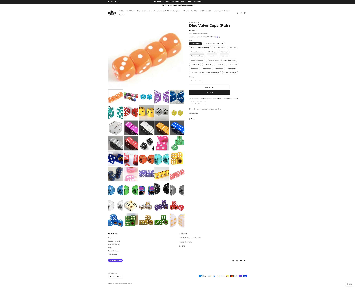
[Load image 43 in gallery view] (146, 220)
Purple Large (213, 56)
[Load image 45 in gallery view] (177, 220)
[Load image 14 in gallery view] (161, 128)
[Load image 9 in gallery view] (161, 112)
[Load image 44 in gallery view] (161, 220)
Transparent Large (197, 56)
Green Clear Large (229, 60)
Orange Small (233, 64)
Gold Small (220, 64)
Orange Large (195, 43)
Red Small (195, 73)
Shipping (191, 33)
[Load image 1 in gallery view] (115, 97)
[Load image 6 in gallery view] (115, 112)
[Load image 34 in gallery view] (161, 189)
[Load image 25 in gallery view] (177, 158)
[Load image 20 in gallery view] (177, 143)
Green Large (195, 64)
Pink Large (225, 52)
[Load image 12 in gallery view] (131, 128)
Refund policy (112, 254)
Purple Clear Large (198, 52)
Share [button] (193, 119)
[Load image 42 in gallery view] (131, 220)
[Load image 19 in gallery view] (161, 143)
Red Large (233, 48)
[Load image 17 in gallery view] (131, 143)
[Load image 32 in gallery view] (131, 189)
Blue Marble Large (198, 60)
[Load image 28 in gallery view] (146, 174)
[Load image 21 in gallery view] (115, 158)
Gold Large (207, 64)
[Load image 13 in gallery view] (146, 128)
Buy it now (209, 92)
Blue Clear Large (214, 60)
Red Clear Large (220, 48)
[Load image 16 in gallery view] (115, 143)
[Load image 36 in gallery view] (115, 205)
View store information (198, 104)
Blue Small (195, 69)
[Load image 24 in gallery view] (161, 158)
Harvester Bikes (117, 283)
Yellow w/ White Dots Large (214, 43)
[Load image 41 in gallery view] (115, 220)
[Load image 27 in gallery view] (131, 174)
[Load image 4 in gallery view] (161, 97)
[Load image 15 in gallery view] (177, 128)
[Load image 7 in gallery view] (131, 112)
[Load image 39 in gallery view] (161, 205)
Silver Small (232, 69)
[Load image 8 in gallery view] (146, 112)
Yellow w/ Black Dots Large (200, 47)
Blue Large (225, 56)
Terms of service (113, 251)
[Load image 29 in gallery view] (161, 174)
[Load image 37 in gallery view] (131, 205)
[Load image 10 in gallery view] (177, 112)
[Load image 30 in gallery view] (177, 174)
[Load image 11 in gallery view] (115, 128)
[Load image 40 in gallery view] (177, 205)
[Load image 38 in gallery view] (146, 205)
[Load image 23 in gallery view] (146, 158)
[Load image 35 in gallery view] (177, 189)
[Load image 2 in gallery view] (131, 97)
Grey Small (220, 69)
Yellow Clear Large (230, 72)
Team (109, 247)
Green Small (208, 69)
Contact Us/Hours (114, 241)
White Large (213, 52)
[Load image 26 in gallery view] (115, 174)
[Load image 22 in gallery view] (131, 158)
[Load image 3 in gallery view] (146, 97)
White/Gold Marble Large (210, 72)
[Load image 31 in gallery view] (115, 189)
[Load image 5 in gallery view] (177, 97)
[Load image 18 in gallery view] (146, 143)
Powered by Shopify (126, 283)
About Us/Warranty (114, 244)
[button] (131, 11)
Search (110, 238)
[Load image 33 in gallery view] (146, 189)
